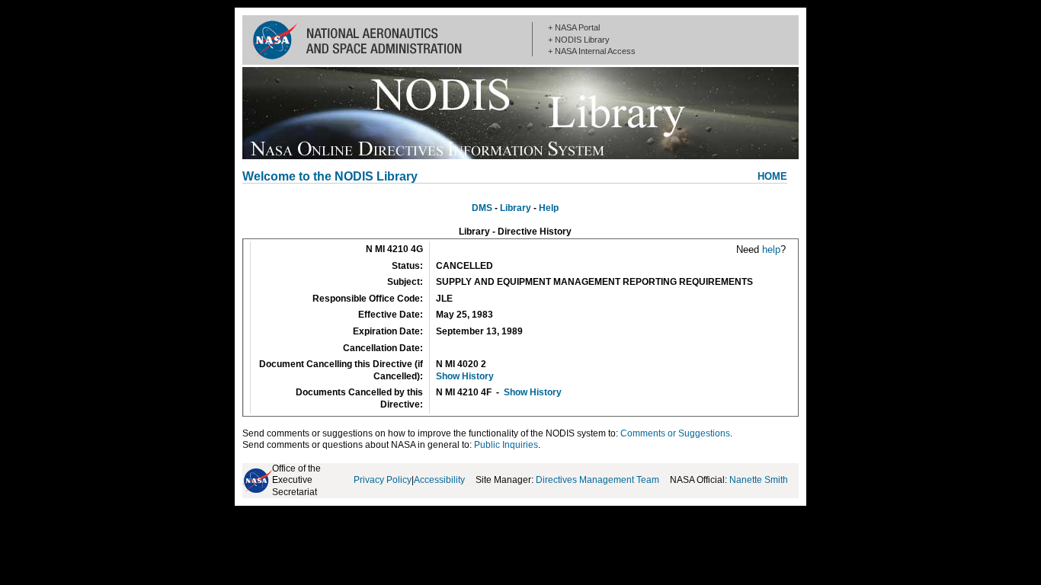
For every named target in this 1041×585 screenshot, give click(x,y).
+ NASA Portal (574, 27)
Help (549, 208)
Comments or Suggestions (675, 433)
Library (515, 208)
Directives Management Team (597, 480)
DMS (482, 208)
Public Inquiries (506, 445)
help (771, 249)
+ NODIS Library (579, 39)
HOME (772, 176)
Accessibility (439, 480)
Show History (465, 376)
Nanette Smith (758, 480)
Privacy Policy (383, 480)
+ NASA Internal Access (592, 51)
